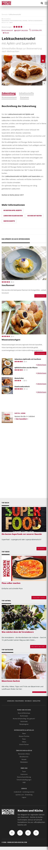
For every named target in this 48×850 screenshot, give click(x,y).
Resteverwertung (16, 20)
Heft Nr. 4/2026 (20, 413)
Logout (24, 797)
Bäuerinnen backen (11, 681)
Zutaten (24, 97)
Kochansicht (8, 30)
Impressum (24, 774)
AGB (24, 782)
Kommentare (9, 97)
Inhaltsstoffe (26, 93)
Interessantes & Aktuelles (24, 730)
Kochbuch (28, 701)
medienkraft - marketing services (24, 792)
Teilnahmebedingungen (24, 780)
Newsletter (36, 701)
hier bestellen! (21, 419)
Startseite (5, 14)
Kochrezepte (24, 716)
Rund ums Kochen (24, 710)
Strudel (24, 20)
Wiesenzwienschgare (11, 340)
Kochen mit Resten (34, 216)
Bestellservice (24, 757)
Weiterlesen (40, 296)
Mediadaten (24, 762)
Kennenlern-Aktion (24, 754)
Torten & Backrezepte (35, 20)
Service (24, 788)
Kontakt (24, 759)
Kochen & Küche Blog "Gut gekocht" (24, 719)
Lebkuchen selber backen (13, 216)
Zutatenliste (37, 30)
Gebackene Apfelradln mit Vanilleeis (28, 359)
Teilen (6, 33)
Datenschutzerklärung (24, 777)
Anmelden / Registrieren (15, 701)
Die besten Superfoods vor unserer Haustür (22, 534)
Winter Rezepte (9, 221)
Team (24, 771)
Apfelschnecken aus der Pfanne (26, 368)
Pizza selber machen (11, 583)
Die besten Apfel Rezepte (12, 210)
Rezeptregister (24, 724)
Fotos (24, 739)
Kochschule (24, 721)
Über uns (24, 768)
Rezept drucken (22, 30)
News (24, 733)
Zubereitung (9, 93)
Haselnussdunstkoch (22, 386)
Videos (24, 742)
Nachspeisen (5, 20)
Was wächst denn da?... (38, 647)
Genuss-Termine (24, 736)
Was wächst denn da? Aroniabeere (18, 632)
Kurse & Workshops (24, 713)
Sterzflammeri (8, 285)
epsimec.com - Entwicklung (24, 795)
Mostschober (19, 378)
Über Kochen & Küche (24, 750)
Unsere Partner (24, 744)
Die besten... (41, 549)
